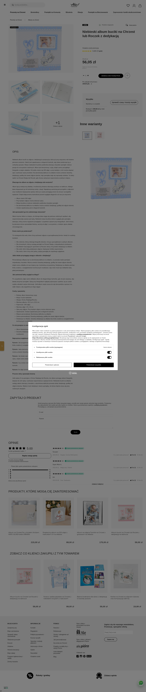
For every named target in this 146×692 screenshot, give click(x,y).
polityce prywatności (84, 334)
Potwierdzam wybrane (52, 365)
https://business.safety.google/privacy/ (45, 338)
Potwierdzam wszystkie (94, 365)
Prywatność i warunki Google (77, 336)
